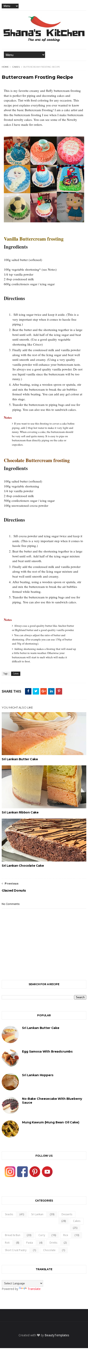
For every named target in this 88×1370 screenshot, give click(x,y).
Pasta (29, 1242)
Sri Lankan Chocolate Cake (23, 866)
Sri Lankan (37, 1214)
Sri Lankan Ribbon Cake (20, 812)
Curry (41, 1235)
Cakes (16, 66)
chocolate (49, 1250)
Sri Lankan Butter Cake (20, 759)
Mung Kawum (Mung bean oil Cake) (50, 1122)
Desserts (67, 1214)
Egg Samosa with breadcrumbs (47, 1051)
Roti (7, 1242)
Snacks (9, 1214)
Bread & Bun (12, 1235)
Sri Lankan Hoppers (37, 1075)
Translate (34, 1289)
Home (5, 66)
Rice (65, 1235)
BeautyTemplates (57, 1335)
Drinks (53, 1242)
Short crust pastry (15, 1250)
